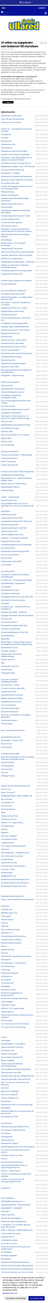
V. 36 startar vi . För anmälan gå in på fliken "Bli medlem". (15, 1226)
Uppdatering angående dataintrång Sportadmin (15, 211)
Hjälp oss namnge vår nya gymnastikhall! (17, 252)
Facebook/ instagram (9, 973)
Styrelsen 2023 (7, 431)
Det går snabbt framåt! (10, 219)
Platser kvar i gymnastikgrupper (13, 1221)
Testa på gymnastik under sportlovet (15, 1079)
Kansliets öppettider (9, 1255)
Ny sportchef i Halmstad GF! (12, 1057)
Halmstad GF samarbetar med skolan (16, 956)
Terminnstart (6, 565)
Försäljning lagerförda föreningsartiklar (16, 270)
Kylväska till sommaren (10, 590)
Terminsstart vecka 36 (10, 666)
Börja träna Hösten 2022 (10, 541)
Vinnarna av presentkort (10, 629)
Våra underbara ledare (10, 929)
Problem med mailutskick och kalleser (16, 280)
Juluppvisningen (7, 842)
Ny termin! (5, 1088)
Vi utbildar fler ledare (9, 1240)
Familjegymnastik (8, 673)
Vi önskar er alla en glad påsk (13, 688)
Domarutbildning (7, 966)
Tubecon (4, 923)
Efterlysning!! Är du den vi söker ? (14, 347)
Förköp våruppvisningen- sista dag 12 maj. (16, 319)
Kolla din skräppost (8, 284)
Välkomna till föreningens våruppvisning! (17, 1265)
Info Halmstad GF (7, 571)
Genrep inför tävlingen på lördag (14, 998)
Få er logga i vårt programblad (13, 846)
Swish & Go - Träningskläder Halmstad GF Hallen (16, 130)
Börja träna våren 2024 (10, 367)
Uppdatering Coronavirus (11, 701)
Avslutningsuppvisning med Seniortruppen (18, 1147)
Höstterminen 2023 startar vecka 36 (15, 409)
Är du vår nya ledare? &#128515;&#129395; (9, 680)
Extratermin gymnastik (10, 524)
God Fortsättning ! (8, 1198)
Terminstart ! (6, 1040)
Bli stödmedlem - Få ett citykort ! (13, 963)
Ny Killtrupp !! (6, 1188)
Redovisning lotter (8, 360)
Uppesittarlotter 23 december (13, 389)
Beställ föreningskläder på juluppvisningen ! (11, 994)
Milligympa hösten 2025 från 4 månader (17, 180)
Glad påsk (5, 603)
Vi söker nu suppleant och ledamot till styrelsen (19, 44)
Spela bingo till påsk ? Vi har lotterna (15, 330)
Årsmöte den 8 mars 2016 (11, 1072)
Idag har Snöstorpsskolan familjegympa (17, 1269)
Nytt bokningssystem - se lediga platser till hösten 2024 (17, 298)
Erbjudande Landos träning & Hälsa (15, 551)
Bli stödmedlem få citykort (11, 943)
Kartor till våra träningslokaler (12, 119)
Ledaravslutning (7, 1140)
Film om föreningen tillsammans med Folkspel (16, 402)
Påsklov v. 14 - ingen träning (12, 822)
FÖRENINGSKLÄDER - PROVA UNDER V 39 (16, 796)
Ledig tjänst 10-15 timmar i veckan (14, 308)
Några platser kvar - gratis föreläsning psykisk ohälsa (16, 479)
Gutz (3, 663)
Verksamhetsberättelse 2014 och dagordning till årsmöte (14, 1166)
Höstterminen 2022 (8, 514)
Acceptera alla (36, 1298)
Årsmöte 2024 (6, 336)
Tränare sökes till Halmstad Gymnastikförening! (12, 1065)
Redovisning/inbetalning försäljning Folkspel (15, 235)
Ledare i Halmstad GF (9, 465)
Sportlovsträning (7, 445)
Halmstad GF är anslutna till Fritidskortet (16, 176)
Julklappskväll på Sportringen (13, 475)
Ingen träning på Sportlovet (12, 204)
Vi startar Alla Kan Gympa (11, 939)
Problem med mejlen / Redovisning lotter (17, 471)
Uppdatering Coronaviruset (12, 695)
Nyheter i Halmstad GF (9, 195)
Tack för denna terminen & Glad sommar (17, 899)
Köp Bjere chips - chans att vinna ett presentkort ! (15, 608)
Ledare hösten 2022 (9, 500)
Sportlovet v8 (6, 141)
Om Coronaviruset (8, 705)
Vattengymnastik (8, 776)
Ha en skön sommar (9, 1243)
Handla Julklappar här (10, 1098)
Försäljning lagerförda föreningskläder (16, 544)
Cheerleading (6, 669)
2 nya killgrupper (7, 635)
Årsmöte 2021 (6, 619)
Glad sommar (6, 744)
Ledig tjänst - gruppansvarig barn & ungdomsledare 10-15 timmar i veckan (16, 230)
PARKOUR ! (5, 1211)
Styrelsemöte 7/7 (8, 1237)
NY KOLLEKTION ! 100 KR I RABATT (13, 866)
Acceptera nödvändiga (16, 1298)
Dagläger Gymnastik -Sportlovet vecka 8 (17, 615)
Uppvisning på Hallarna (10, 487)
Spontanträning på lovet (10, 737)
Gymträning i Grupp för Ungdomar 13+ (16, 163)
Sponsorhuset (6, 769)
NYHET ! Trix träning (8, 461)
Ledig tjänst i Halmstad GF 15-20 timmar (16, 521)
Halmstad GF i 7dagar (9, 1143)
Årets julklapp (6, 240)
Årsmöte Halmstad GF (9, 451)
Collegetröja (6, 134)
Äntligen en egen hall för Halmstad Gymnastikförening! (15, 266)
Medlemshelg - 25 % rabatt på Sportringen (13, 244)
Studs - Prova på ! (8, 792)
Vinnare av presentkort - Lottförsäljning (16, 455)
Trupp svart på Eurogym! (11, 1233)
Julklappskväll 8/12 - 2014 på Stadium (16, 1205)
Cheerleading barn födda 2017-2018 (15, 216)
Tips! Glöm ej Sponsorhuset (12, 856)
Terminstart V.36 (7, 1050)
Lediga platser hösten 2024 (12, 274)
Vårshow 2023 (6, 421)
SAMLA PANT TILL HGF (9, 863)
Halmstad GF (6, 959)
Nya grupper (6, 980)
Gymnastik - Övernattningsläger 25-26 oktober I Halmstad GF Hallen (16, 158)
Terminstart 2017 (7, 983)
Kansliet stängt (7, 859)
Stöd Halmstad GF (8, 548)
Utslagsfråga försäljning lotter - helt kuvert (17, 262)
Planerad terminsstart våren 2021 (14, 625)
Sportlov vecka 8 (7, 762)
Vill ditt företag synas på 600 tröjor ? (15, 883)
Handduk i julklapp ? (9, 651)
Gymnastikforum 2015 (9, 1116)
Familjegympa (6, 1136)
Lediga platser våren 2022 (11, 561)
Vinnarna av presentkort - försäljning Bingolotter (15, 716)
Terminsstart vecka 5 (9, 226)
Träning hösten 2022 (9, 531)
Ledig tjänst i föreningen (10, 593)
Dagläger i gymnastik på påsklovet (15, 326)
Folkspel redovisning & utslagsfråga (15, 154)
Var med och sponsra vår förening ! (15, 1024)
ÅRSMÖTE (4, 832)
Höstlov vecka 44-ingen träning (13, 483)
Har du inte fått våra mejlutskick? (14, 290)
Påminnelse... (6, 1133)
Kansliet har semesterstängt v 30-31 (15, 879)
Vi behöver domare (9, 819)
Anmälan (4, 138)
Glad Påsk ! (5, 906)
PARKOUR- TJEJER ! (8, 1005)
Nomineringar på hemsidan (12, 1162)
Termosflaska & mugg (10, 428)
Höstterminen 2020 (8, 691)
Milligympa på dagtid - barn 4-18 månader (18, 166)
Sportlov (4, 829)
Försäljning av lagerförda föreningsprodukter (11, 396)
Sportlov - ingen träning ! (11, 1171)
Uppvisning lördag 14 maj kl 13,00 (14, 528)
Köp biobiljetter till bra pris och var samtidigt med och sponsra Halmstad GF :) (17, 505)
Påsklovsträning (7, 192)
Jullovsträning (6, 148)
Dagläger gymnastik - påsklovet (14, 612)
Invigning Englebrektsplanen (12, 896)
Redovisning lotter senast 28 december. (17, 353)
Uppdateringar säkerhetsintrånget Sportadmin (15, 199)
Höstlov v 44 (6, 789)
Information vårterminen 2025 (13, 294)
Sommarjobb (6, 747)
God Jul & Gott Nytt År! (9, 1094)
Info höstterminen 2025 (10, 183)
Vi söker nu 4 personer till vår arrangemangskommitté (12, 1180)
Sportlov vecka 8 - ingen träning (13, 340)
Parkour (4, 946)
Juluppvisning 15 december (12, 248)
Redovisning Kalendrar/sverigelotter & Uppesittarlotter (16, 371)
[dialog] (24, 1288)
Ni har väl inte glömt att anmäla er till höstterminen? (15, 1248)
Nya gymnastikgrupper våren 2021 (14, 632)
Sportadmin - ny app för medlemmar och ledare (16, 303)
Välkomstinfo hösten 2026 (11, 116)
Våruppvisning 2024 (9, 314)
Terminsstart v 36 (8, 802)
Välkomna (5, 849)
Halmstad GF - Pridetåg (10, 173)
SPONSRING (5, 986)
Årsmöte (4, 772)
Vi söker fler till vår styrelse (11, 222)
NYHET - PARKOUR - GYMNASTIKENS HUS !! (17, 1230)
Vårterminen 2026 (8, 144)
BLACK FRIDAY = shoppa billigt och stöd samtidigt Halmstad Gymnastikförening (16, 643)
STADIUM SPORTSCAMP (10, 754)
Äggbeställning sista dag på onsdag (15, 425)
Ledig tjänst (5, 511)
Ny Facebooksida (8, 406)
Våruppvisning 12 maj (9, 816)
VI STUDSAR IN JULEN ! (9, 839)
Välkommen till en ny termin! (12, 1047)
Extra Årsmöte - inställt (10, 685)
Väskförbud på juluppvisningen (13, 363)
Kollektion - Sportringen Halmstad (14, 538)
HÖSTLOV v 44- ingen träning (12, 1008)
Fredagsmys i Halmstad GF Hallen (14, 151)
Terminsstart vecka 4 (9, 720)
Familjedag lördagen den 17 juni (13, 886)
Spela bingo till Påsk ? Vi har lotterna (15, 435)
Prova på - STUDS (8, 869)
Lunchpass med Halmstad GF (12, 170)
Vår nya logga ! (7, 1020)
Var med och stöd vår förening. (13, 1027)
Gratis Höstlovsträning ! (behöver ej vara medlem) (17, 1016)
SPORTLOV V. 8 (6, 933)
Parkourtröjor (6, 1101)
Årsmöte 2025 (6, 207)
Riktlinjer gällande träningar (12, 698)
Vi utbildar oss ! (7, 909)
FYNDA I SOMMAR (7, 1060)
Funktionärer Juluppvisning (11, 258)
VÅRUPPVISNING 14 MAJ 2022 (12, 534)
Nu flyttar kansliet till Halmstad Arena (15, 1262)
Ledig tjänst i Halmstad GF (11, 413)
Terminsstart (6, 587)
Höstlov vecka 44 (8, 659)
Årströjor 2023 (6, 441)
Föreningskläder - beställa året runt (15, 852)
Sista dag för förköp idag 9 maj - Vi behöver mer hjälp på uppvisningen (15, 417)
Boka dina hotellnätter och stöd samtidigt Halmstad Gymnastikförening (17, 758)
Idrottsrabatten (7, 873)
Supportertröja (7, 385)
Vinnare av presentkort (10, 350)
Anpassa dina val (9, 1293)
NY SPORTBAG (6, 1252)
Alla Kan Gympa (7, 919)
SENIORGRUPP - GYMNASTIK (11, 1208)
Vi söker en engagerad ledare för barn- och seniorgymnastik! (17, 187)
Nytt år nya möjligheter (10, 1091)
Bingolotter (5, 639)
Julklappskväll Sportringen (11, 357)
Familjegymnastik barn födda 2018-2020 (17, 597)
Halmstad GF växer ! (9, 990)
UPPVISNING (5, 1108)
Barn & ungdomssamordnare (13, 730)
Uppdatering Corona (9, 647)
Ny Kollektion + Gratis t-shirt (12, 740)
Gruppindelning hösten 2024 (12, 311)
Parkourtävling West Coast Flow (13, 936)
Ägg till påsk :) (6, 438)
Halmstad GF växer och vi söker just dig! (16, 1104)
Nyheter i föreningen (9, 1054)
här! (29, 99)
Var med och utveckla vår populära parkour (15, 1151)
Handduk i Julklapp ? (9, 836)
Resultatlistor (6, 1259)
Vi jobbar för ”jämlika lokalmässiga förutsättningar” (15, 575)
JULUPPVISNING (7, 1002)
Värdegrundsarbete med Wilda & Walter (17, 1272)
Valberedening (7, 1012)
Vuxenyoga (5, 969)
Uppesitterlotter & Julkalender (13, 583)
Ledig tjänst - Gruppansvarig (12, 375)
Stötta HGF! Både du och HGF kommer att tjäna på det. (17, 1112)
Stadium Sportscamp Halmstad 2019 (15, 786)
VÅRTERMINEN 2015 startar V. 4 (12, 1201)
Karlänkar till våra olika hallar (12, 343)
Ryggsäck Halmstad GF (10, 333)
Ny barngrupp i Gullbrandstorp (13, 1130)
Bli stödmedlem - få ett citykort (13, 1044)
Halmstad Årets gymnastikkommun (15, 1126)
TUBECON (4, 926)
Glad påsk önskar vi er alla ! (12, 1155)
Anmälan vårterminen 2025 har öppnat (16, 255)
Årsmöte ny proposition (10, 708)
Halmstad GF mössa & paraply (13, 600)
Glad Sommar (6, 806)
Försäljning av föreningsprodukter (14, 323)
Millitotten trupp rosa (9, 913)
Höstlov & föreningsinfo (10, 382)
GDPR (3, 812)
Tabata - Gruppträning (10, 497)
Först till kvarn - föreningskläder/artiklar (16, 580)
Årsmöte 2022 (6, 558)
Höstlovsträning (7, 490)
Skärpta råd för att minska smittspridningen (11, 655)
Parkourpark (6, 916)
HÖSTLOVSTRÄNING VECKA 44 (12, 392)
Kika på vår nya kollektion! (11, 1218)
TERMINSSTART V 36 (8, 876)
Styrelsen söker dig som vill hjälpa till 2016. (17, 1076)
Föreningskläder (7, 766)
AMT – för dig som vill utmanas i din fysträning (15, 1083)
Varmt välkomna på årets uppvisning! (16, 1069)
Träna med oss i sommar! (11, 122)
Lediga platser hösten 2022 (12, 518)
